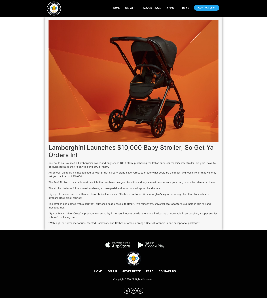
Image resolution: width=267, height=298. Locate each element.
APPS (170, 7)
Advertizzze (152, 7)
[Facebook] (134, 291)
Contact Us (167, 271)
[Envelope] (127, 291)
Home (98, 271)
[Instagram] (140, 291)
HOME (116, 7)
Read (185, 7)
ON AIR (130, 7)
